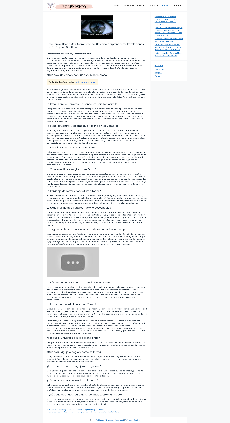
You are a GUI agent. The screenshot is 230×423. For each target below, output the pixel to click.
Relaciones (128, 5)
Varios (165, 5)
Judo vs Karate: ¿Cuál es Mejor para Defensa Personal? (168, 54)
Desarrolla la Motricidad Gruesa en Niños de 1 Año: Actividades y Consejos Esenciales (166, 20)
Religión (141, 5)
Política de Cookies (132, 420)
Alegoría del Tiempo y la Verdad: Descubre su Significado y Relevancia (76, 410)
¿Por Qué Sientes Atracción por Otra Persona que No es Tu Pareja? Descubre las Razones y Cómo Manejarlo (168, 31)
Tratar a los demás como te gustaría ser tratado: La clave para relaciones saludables (168, 47)
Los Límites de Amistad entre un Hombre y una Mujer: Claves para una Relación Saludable (84, 412)
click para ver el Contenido (85, 82)
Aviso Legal (119, 420)
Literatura (154, 5)
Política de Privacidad (104, 420)
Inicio (116, 5)
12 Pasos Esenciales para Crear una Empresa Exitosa (169, 39)
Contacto (176, 5)
